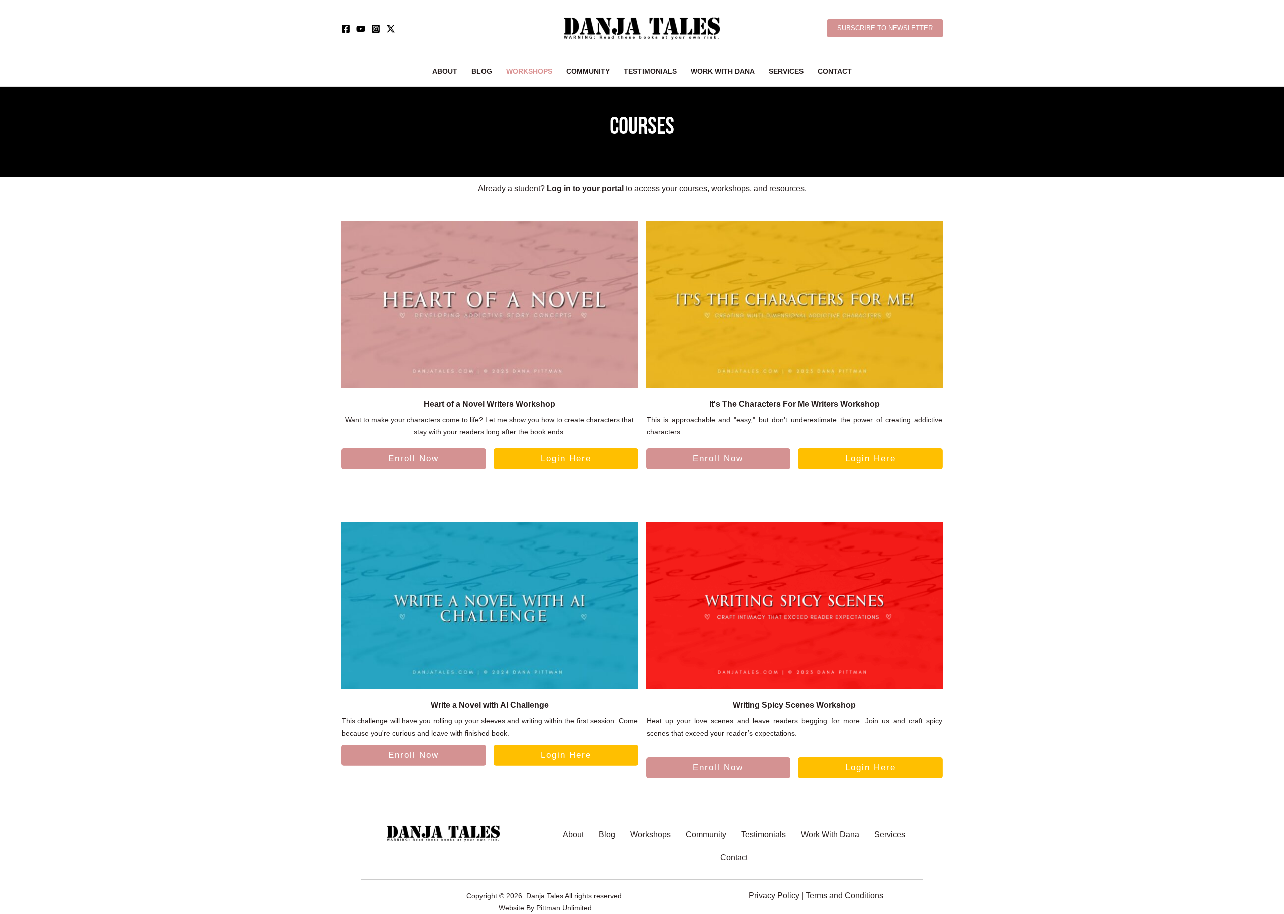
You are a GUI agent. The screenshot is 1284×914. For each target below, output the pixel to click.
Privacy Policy (774, 895)
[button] (885, 28)
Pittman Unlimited (564, 908)
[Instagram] (375, 28)
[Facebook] (345, 28)
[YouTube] (360, 28)
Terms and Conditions (844, 895)
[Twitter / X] (390, 28)
